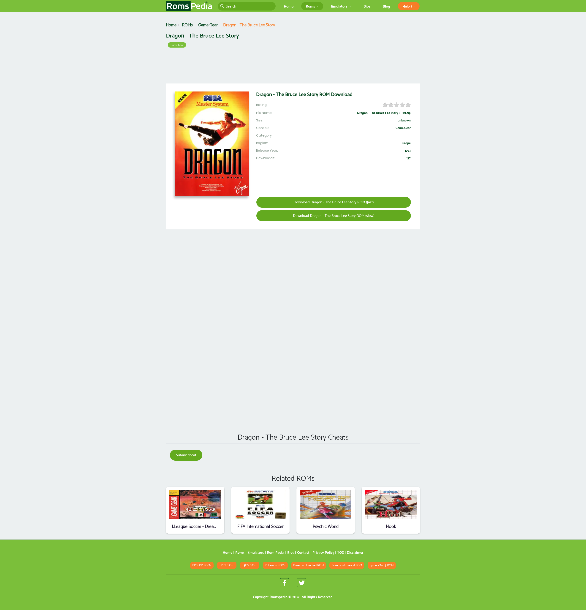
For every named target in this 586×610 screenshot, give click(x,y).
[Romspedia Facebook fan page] (284, 582)
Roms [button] (311, 6)
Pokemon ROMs (275, 565)
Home (288, 6)
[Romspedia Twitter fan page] (301, 582)
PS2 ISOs (227, 565)
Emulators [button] (339, 6)
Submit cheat (186, 455)
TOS (340, 552)
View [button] (195, 505)
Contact (303, 552)
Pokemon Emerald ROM (346, 565)
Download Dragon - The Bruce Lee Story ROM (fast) (334, 202)
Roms (239, 552)
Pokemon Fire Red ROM (308, 565)
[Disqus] (293, 363)
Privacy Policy (323, 552)
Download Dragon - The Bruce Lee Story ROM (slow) (333, 215)
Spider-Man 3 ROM (382, 565)
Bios (367, 6)
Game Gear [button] (177, 45)
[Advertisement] (293, 66)
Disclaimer (355, 552)
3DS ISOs (250, 565)
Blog (386, 6)
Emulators (255, 552)
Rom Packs (275, 552)
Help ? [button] (407, 6)
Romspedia (279, 597)
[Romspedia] (189, 6)
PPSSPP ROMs (202, 565)
